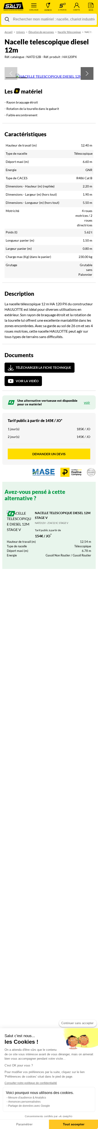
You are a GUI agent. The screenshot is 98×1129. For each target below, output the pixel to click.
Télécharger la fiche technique (43, 367)
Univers (20, 31)
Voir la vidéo (27, 381)
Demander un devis (49, 454)
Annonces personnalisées (24, 1101)
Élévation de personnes (41, 31)
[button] (11, 73)
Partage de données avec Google (29, 1105)
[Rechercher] (7, 19)
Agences (48, 10)
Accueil (9, 31)
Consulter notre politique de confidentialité (31, 1083)
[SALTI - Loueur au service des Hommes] (13, 7)
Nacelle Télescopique (69, 31)
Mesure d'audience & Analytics (27, 1097)
